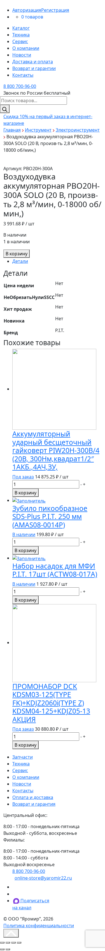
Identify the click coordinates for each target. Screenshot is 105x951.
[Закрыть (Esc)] (2, 942)
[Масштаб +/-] (19, 942)
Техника (21, 35)
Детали (20, 261)
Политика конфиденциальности (38, 925)
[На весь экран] (13, 942)
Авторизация (26, 10)
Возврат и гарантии (34, 68)
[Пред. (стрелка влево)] (2, 949)
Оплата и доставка (32, 797)
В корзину (16, 254)
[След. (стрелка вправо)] (8, 949)
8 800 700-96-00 (19, 86)
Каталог (21, 28)
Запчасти (22, 757)
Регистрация (55, 10)
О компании (25, 48)
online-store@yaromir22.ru (43, 878)
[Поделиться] (8, 942)
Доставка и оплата (32, 62)
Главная (12, 130)
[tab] (57, 261)
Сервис (20, 41)
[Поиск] (5, 109)
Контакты (22, 75)
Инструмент (38, 130)
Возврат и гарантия (33, 804)
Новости (21, 55)
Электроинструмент (78, 130)
